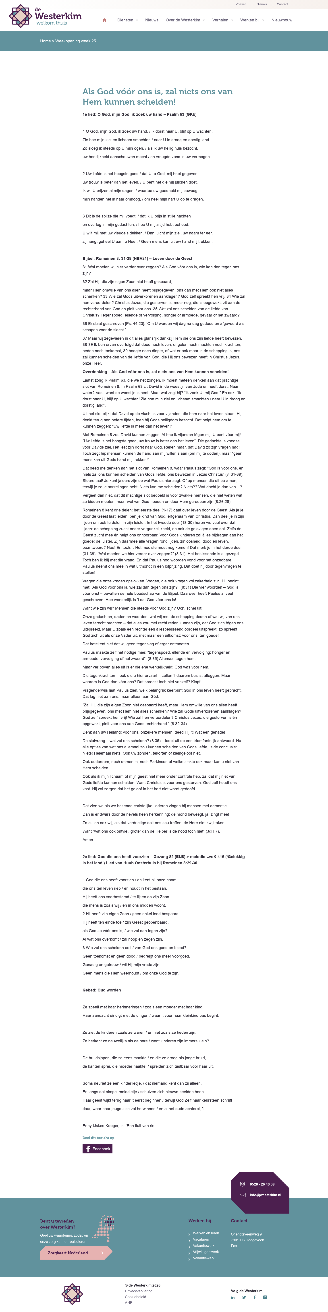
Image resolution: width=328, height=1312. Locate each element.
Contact (282, 4)
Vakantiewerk (203, 1246)
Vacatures (201, 1239)
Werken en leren (206, 1233)
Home (45, 41)
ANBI (129, 1303)
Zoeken (241, 4)
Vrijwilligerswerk (206, 1252)
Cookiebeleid (135, 1297)
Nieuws (262, 4)
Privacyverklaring (138, 1291)
